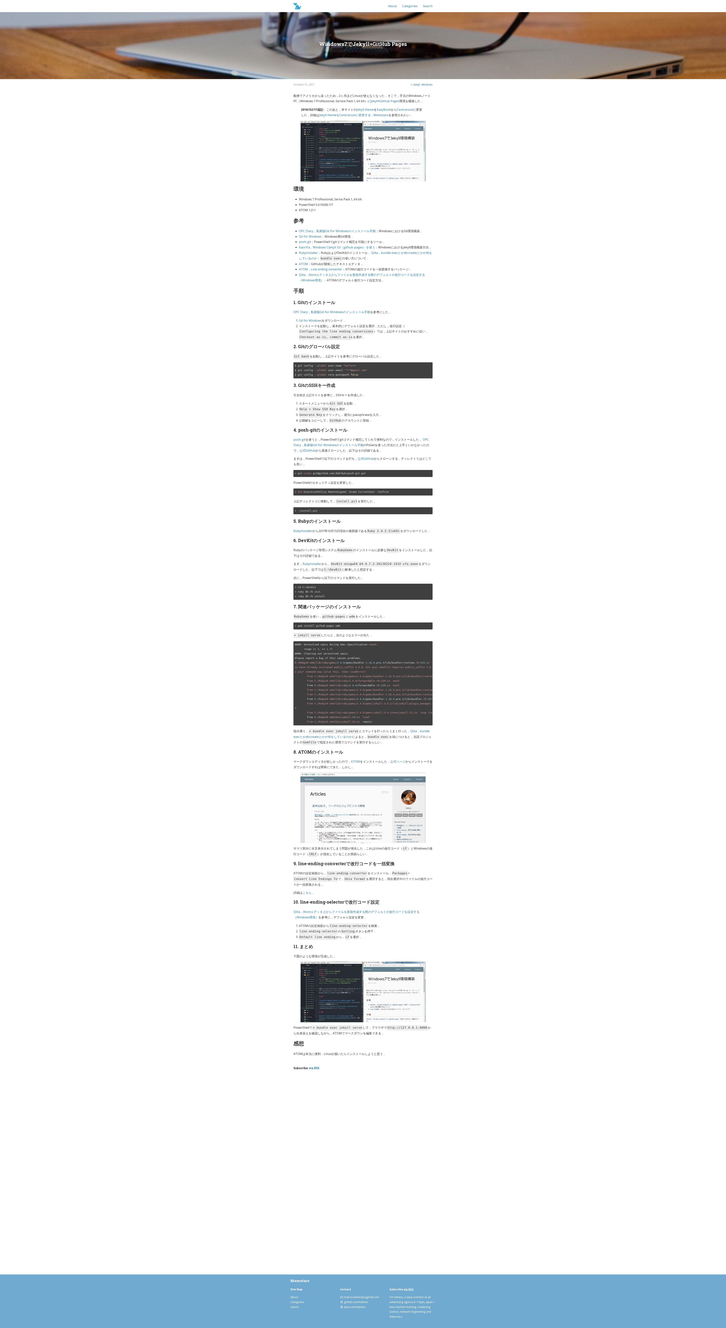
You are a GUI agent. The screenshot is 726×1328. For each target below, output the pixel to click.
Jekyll (417, 84)
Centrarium (405, 109)
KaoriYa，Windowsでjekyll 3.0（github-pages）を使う (337, 247)
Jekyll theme (365, 109)
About (392, 6)
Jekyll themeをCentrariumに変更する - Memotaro (354, 115)
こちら (307, 893)
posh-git (305, 242)
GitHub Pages (389, 101)
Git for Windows (310, 236)
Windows (427, 84)
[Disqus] (363, 1124)
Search (428, 6)
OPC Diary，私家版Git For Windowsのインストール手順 (337, 231)
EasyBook (384, 109)
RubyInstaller (308, 253)
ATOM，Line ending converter (320, 269)
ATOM (303, 264)
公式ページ (397, 761)
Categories (410, 6)
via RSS (314, 1068)
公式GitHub (307, 450)
